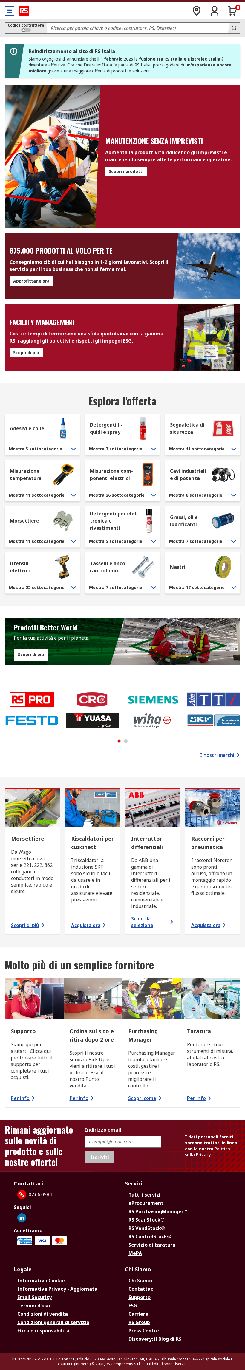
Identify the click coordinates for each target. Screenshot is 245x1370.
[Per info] (34, 999)
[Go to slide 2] (126, 741)
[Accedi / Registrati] (214, 11)
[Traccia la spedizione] (196, 11)
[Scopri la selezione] (152, 808)
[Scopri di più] (32, 808)
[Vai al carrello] (232, 11)
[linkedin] (21, 1217)
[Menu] (9, 11)
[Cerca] (234, 28)
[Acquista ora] (92, 808)
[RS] (24, 11)
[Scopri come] (152, 999)
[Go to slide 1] (119, 741)
